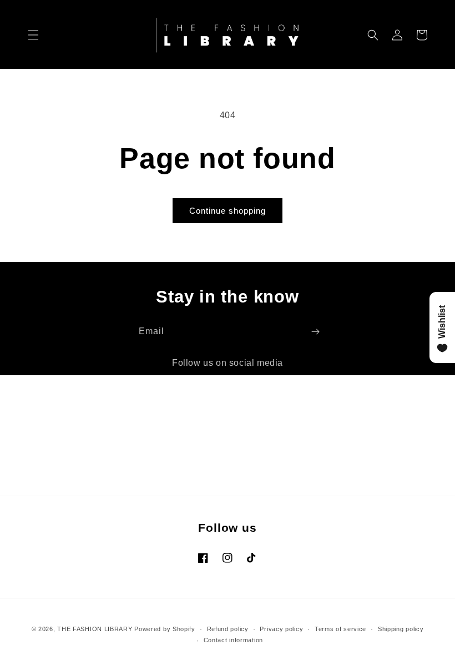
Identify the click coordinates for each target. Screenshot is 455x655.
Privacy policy (281, 629)
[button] (33, 35)
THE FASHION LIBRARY (94, 629)
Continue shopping (227, 210)
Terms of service (340, 629)
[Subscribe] (315, 331)
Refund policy (228, 629)
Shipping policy (401, 629)
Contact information (233, 640)
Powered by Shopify (164, 629)
